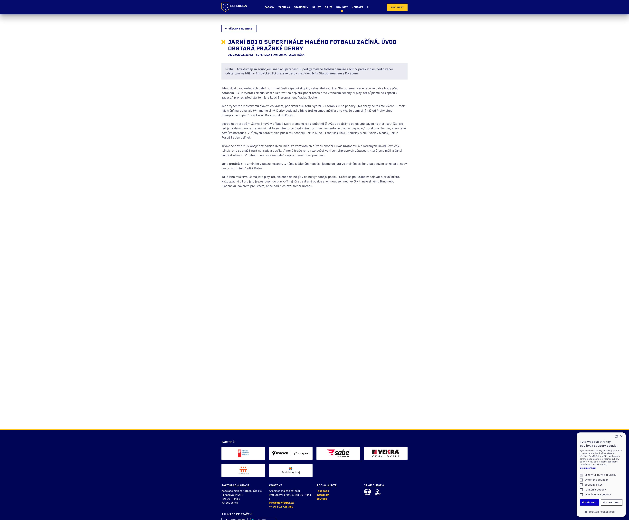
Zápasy (270, 7)
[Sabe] (338, 453)
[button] (601, 511)
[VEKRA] (386, 453)
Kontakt (357, 7)
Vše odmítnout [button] (612, 502)
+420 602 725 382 (281, 506)
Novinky (342, 7)
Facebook (322, 490)
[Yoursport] (291, 453)
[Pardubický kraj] (291, 470)
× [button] (621, 436)
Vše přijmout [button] (589, 502)
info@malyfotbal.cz (281, 502)
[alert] (601, 474)
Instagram (322, 494)
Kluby (316, 7)
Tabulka (284, 7)
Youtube (321, 498)
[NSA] (243, 453)
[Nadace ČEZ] (243, 470)
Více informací (588, 468)
